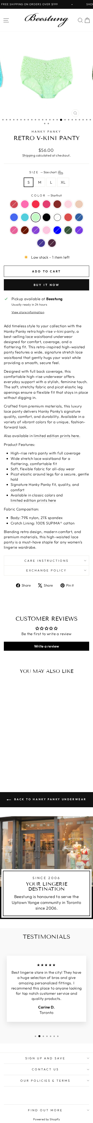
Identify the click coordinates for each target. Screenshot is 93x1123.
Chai (79, 204)
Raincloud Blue (57, 230)
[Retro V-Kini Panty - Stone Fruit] (30, 765)
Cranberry (57, 204)
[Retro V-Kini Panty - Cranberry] (28, 752)
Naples (14, 204)
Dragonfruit (24, 204)
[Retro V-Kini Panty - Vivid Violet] (28, 761)
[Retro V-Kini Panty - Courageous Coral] (7, 761)
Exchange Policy (46, 570)
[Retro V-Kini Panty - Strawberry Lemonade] (33, 761)
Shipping (28, 155)
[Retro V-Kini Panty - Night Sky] (20, 765)
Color (46, 195)
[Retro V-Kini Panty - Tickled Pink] (22, 752)
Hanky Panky (47, 131)
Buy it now (47, 285)
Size (43, 172)
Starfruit (35, 217)
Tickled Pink (46, 204)
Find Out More (45, 1110)
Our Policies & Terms (45, 1080)
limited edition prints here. (57, 435)
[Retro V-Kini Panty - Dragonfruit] (12, 752)
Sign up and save (45, 1058)
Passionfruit (35, 204)
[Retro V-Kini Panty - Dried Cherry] (22, 761)
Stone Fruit (51, 243)
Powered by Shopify (46, 1119)
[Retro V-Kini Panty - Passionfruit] (17, 752)
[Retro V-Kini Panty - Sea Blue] (12, 757)
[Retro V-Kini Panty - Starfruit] (22, 757)
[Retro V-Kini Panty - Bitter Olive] (14, 765)
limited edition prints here (33, 500)
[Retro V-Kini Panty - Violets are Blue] (25, 765)
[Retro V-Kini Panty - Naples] (7, 752)
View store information (28, 312)
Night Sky (79, 230)
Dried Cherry (24, 230)
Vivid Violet (35, 230)
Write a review (46, 646)
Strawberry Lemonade (46, 230)
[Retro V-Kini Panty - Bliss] (33, 752)
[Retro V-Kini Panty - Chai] (7, 757)
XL (63, 182)
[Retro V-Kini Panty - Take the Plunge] (12, 761)
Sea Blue (14, 217)
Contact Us (45, 1069)
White (57, 217)
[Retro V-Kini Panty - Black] (28, 757)
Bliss (68, 204)
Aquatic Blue (24, 217)
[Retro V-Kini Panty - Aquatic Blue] (17, 757)
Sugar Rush (14, 230)
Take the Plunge (79, 217)
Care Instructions (46, 560)
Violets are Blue (41, 243)
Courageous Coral (68, 217)
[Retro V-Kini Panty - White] (33, 757)
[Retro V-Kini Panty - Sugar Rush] (17, 761)
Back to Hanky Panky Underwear (49, 799)
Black (46, 217)
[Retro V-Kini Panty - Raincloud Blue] (9, 765)
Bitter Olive (68, 230)
